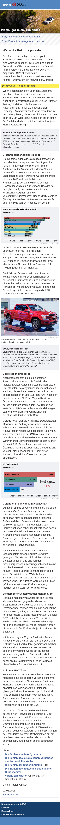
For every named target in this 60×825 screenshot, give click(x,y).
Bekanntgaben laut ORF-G (14, 804)
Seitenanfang (11, 794)
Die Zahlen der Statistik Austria (23, 765)
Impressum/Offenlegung (12, 814)
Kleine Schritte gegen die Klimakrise (26, 41)
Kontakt (5, 807)
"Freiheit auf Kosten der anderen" (24, 36)
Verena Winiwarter (16, 775)
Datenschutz (7, 811)
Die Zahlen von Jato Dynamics (23, 754)
